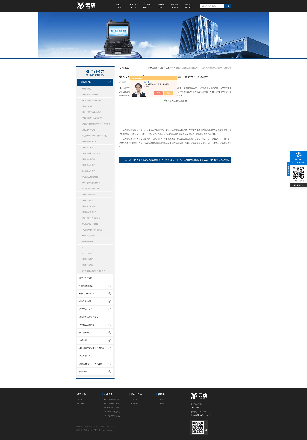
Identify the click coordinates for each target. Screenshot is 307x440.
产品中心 (147, 5)
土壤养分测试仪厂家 (89, 142)
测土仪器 (85, 247)
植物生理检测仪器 (86, 294)
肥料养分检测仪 (87, 241)
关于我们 (133, 5)
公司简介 (80, 399)
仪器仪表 (83, 372)
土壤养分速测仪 (87, 259)
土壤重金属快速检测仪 (90, 95)
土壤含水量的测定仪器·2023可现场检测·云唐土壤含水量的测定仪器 (213, 160)
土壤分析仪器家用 (88, 165)
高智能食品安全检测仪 (88, 317)
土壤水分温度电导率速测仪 (92, 112)
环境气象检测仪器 (86, 301)
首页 (161, 68)
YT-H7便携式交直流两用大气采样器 (113, 408)
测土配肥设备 (85, 356)
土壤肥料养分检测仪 (89, 194)
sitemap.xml (107, 430)
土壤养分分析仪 (87, 200)
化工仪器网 (88, 430)
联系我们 (188, 5)
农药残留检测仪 (86, 286)
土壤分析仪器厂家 (88, 159)
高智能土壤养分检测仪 (90, 224)
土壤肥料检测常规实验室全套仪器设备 (96, 124)
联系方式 (161, 399)
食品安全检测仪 (86, 278)
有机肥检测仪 (87, 89)
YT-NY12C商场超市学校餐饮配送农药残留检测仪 (113, 412)
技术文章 (169, 68)
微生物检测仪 (85, 333)
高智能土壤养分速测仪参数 (92, 100)
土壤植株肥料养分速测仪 (91, 218)
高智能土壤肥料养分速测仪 (92, 230)
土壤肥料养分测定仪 (89, 212)
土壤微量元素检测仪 (89, 206)
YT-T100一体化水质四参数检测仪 (113, 403)
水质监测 (83, 340)
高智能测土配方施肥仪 (90, 177)
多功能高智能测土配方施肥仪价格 (92, 348)
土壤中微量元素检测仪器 (91, 183)
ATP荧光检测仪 (85, 309)
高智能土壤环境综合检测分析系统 (94, 136)
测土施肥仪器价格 (88, 171)
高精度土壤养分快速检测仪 (92, 153)
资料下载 (80, 403)
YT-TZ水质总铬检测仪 (112, 416)
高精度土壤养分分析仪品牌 (90, 364)
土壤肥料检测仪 (87, 106)
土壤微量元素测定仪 (89, 147)
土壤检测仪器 (85, 82)
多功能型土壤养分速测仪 (91, 189)
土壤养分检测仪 (87, 265)
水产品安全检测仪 (86, 325)
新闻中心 (161, 5)
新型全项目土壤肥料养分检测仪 (93, 271)
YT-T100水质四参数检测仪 (113, 399)
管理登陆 (97, 430)
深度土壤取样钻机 (88, 130)
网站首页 (120, 5)
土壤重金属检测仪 (88, 236)
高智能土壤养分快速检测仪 (92, 118)
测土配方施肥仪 (87, 253)
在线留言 (175, 5)
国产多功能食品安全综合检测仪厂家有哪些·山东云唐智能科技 (159, 160)
